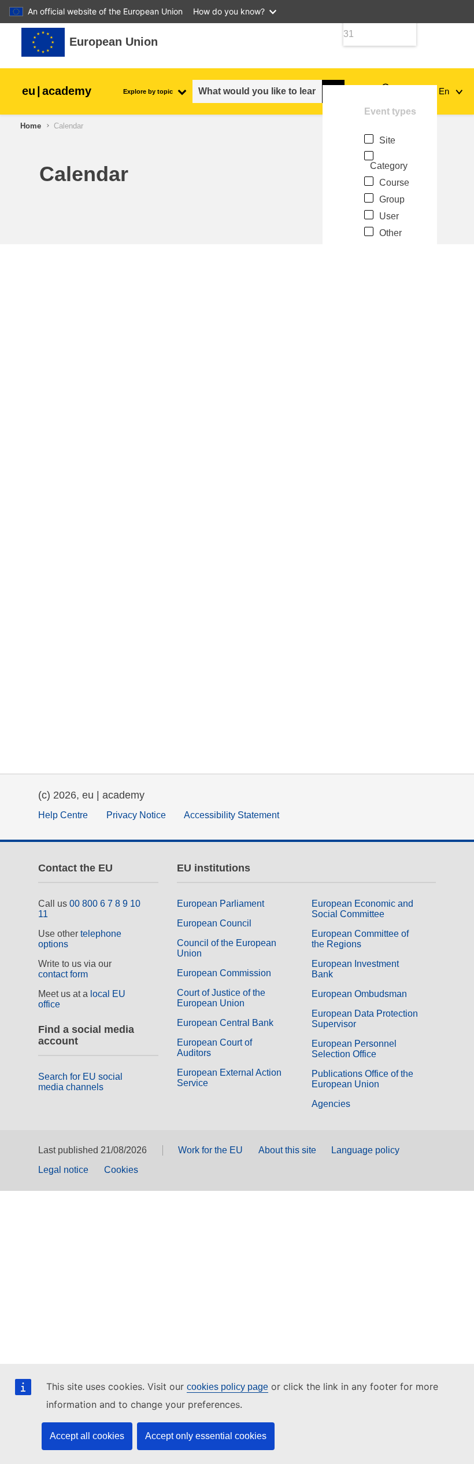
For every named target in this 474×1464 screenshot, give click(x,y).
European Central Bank (225, 1023)
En (445, 91)
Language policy (365, 1150)
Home (30, 126)
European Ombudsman (359, 994)
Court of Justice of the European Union (221, 998)
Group (392, 199)
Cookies (121, 1170)
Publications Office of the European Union (362, 1079)
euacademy (56, 90)
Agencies (331, 1104)
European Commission (224, 973)
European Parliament (220, 903)
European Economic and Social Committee (362, 909)
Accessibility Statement (231, 815)
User (389, 216)
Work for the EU (210, 1150)
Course (394, 182)
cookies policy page (227, 1387)
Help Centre (63, 815)
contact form (63, 974)
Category (389, 166)
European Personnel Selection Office (354, 1049)
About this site (287, 1150)
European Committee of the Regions (360, 939)
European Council (214, 923)
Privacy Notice (136, 815)
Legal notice (63, 1170)
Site (387, 140)
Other (390, 233)
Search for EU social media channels (80, 1082)
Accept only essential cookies (205, 1436)
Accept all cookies (87, 1436)
